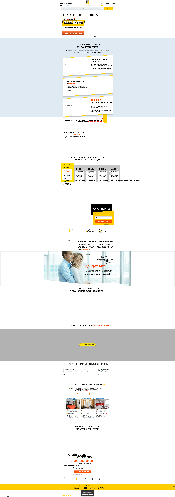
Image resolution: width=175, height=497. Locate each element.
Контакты (102, 8)
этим (91, 492)
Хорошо (87, 494)
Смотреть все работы (82, 393)
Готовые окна (93, 8)
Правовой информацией (106, 224)
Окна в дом (85, 8)
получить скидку (103, 221)
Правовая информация (111, 495)
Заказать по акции (73, 33)
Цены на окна (77, 8)
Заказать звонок (83, 472)
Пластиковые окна (66, 8)
